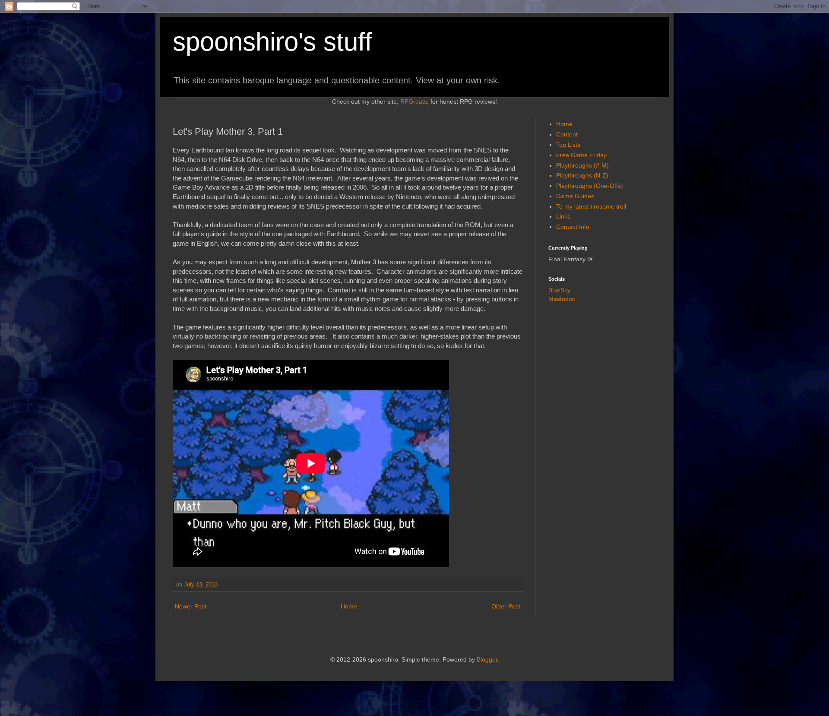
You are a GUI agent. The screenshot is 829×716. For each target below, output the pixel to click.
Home (349, 606)
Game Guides (575, 196)
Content (567, 134)
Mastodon (562, 298)
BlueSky (559, 290)
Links (563, 216)
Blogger (487, 659)
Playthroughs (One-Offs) (589, 185)
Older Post (505, 606)
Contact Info (572, 226)
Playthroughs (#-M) (582, 165)
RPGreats (413, 101)
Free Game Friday (581, 155)
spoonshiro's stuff (272, 41)
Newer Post (190, 606)
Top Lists (568, 144)
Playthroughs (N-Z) (582, 175)
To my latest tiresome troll (591, 206)
